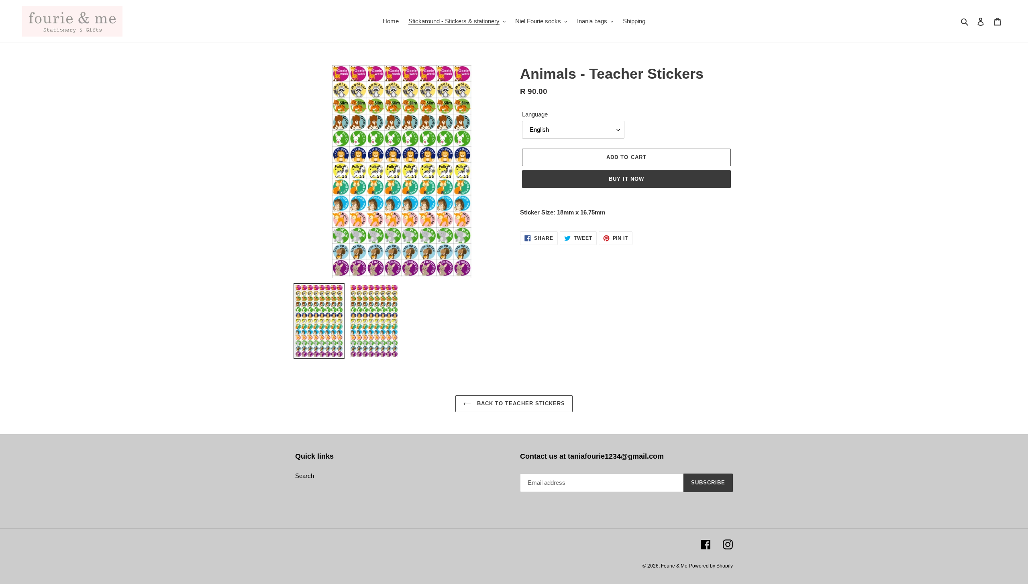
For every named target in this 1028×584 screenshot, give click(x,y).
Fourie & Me (674, 566)
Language (535, 114)
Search (304, 475)
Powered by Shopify (711, 566)
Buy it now (626, 179)
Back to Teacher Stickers (520, 403)
